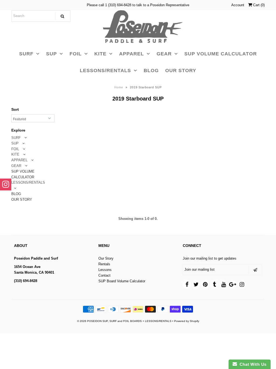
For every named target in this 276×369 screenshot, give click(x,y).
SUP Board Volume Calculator (121, 281)
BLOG (151, 70)
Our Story (105, 258)
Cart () (258, 5)
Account (237, 5)
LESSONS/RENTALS (105, 70)
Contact (104, 275)
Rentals (104, 264)
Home (118, 87)
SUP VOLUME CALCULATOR (220, 53)
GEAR (164, 53)
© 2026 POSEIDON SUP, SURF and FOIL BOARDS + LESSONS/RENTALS (124, 321)
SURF (26, 53)
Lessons (105, 270)
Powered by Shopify (186, 321)
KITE (100, 53)
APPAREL (131, 53)
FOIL (76, 53)
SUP (51, 53)
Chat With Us (252, 364)
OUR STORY (180, 70)
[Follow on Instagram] (5, 184)
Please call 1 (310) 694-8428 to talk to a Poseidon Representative (138, 5)
